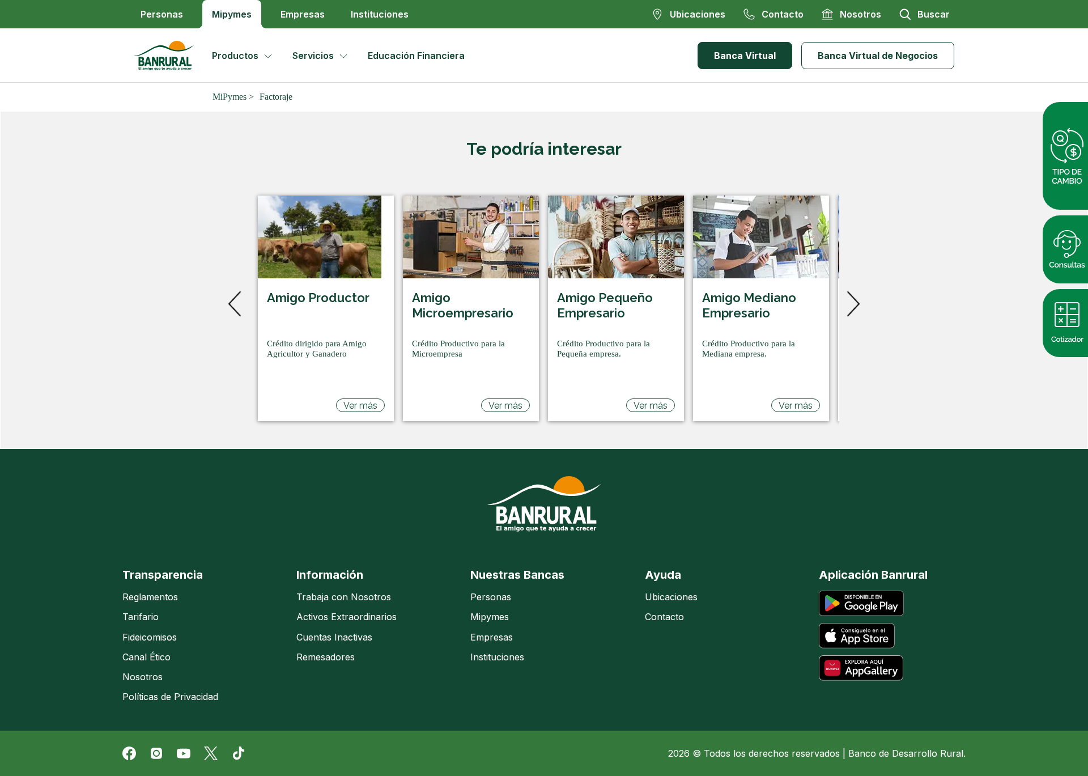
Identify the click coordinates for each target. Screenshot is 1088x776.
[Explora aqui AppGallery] (861, 668)
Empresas (302, 14)
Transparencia (162, 575)
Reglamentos (150, 597)
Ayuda (663, 575)
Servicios (313, 55)
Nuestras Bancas (517, 575)
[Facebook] (129, 753)
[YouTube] (183, 753)
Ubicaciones (671, 597)
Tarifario (140, 616)
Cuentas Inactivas (334, 637)
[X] (211, 753)
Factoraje (276, 96)
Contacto (664, 616)
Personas (162, 14)
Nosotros (142, 676)
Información (329, 575)
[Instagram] (156, 753)
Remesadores (325, 657)
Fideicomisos (149, 637)
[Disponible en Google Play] (861, 603)
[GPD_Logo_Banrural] (168, 55)
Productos (235, 55)
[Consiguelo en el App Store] (857, 635)
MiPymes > (233, 96)
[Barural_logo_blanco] (544, 504)
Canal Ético (146, 657)
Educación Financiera (416, 55)
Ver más (360, 405)
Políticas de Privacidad (170, 696)
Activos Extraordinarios (346, 616)
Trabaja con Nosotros (343, 597)
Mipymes (232, 14)
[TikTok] (238, 753)
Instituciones (380, 14)
